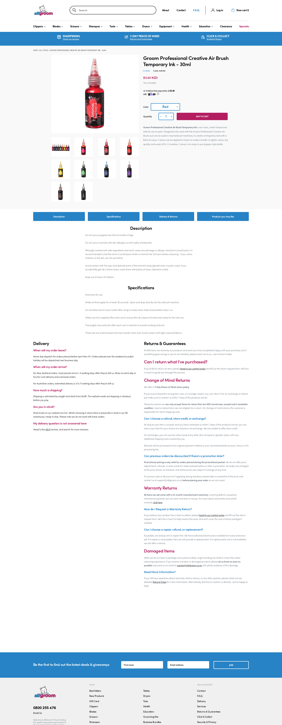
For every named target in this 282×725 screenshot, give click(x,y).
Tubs (145, 701)
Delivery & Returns (168, 216)
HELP (48, 429)
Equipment (165, 26)
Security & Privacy (206, 722)
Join (231, 664)
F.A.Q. (196, 10)
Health (185, 26)
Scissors (74, 26)
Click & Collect (204, 716)
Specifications (114, 216)
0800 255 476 (44, 707)
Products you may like (223, 216)
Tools (112, 26)
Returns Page (159, 582)
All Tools (43, 50)
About (165, 10)
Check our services (71, 39)
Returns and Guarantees (141, 39)
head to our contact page (192, 368)
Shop (35, 50)
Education (204, 26)
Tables (128, 26)
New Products (96, 696)
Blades (56, 26)
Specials (244, 26)
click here (157, 502)
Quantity (147, 116)
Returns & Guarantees (208, 711)
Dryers (146, 26)
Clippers (38, 26)
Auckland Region (214, 39)
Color (145, 107)
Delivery (201, 701)
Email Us (37, 713)
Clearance (226, 26)
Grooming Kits (150, 716)
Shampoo (94, 26)
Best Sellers (95, 690)
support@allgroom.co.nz (189, 565)
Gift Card (94, 701)
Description (59, 216)
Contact (181, 10)
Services (201, 706)
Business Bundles (152, 722)
